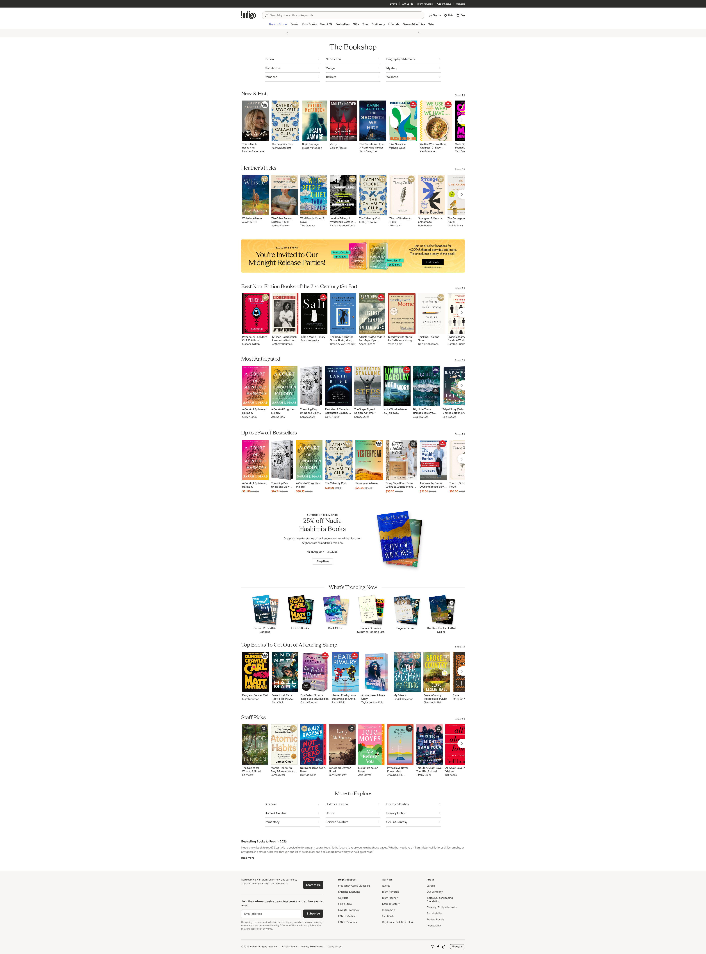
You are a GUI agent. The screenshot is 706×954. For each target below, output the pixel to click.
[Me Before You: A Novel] (371, 744)
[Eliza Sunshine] (403, 121)
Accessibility (434, 925)
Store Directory (391, 903)
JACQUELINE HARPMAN (395, 775)
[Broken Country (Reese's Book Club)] (436, 672)
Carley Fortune (308, 702)
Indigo (253, 946)
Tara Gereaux (307, 225)
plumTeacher (389, 897)
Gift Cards (407, 3)
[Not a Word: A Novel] (397, 386)
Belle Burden (425, 225)
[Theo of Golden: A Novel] (402, 195)
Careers (431, 885)
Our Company (435, 891)
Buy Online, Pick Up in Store (397, 922)
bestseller (294, 847)
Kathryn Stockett (281, 147)
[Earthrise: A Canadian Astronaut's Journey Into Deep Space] (338, 386)
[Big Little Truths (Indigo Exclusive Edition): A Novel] (426, 386)
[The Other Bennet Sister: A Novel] (284, 195)
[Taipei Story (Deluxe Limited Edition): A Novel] (456, 386)
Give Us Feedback (348, 910)
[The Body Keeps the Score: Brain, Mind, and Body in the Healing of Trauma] (343, 313)
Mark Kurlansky (310, 340)
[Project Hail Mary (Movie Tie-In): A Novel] (285, 672)
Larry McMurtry (338, 774)
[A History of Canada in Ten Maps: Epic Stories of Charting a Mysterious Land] (372, 313)
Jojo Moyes (364, 774)
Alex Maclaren (428, 151)
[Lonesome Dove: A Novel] (342, 744)
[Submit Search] (266, 15)
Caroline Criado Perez (460, 344)
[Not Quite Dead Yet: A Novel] (313, 744)
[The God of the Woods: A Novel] (255, 744)
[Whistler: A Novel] (255, 195)
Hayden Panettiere (253, 151)
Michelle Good (397, 147)
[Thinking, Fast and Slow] (431, 313)
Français (460, 3)
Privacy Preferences (311, 946)
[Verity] (343, 121)
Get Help (343, 897)
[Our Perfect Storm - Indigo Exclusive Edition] (314, 672)
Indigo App (388, 910)
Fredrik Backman (403, 699)
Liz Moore (247, 774)
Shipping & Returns (349, 891)
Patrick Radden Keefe (342, 225)
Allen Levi (394, 225)
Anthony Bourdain (282, 344)
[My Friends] (407, 672)
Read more (247, 857)
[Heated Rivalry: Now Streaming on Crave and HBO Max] (345, 672)
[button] (278, 25)
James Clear (278, 774)
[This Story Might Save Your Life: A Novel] (429, 744)
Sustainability (434, 913)
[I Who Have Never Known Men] (400, 744)
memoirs (454, 847)
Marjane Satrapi (251, 344)
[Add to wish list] (265, 137)
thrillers (415, 847)
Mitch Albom (395, 344)
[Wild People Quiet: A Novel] (313, 195)
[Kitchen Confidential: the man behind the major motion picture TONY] (285, 313)
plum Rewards (425, 3)
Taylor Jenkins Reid (372, 702)
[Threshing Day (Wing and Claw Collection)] (311, 386)
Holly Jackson (308, 774)
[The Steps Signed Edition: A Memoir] (367, 386)
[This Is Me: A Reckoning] (255, 121)
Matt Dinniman (250, 699)
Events (393, 3)
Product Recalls (435, 919)
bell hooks (451, 774)
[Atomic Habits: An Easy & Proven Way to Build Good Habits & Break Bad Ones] (284, 744)
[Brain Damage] (314, 121)
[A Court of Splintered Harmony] (255, 386)
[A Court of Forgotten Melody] (284, 386)
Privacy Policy (289, 946)
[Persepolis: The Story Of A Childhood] (256, 313)
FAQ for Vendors (347, 922)
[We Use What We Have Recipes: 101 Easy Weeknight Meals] (436, 121)
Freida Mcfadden (312, 147)
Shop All (460, 95)
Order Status (444, 3)
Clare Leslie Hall (432, 702)
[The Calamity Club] (285, 121)
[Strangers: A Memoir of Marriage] (431, 195)
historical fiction (431, 847)
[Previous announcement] (287, 33)
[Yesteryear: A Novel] (369, 460)
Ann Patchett (249, 222)
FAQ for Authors (347, 916)
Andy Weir (278, 702)
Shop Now (322, 561)
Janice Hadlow (279, 225)
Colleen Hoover (338, 147)
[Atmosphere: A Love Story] (376, 672)
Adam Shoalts (367, 344)
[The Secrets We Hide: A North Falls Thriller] (372, 121)
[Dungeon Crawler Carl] (255, 672)
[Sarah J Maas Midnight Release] (353, 256)
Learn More (313, 885)
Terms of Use (334, 946)
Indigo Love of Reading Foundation (440, 899)
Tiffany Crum (423, 774)
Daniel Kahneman (428, 344)
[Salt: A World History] (314, 313)
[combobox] (345, 15)
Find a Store (345, 903)
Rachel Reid (338, 702)
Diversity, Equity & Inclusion (442, 907)
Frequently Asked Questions (354, 885)
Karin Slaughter (368, 151)
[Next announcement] (419, 33)
